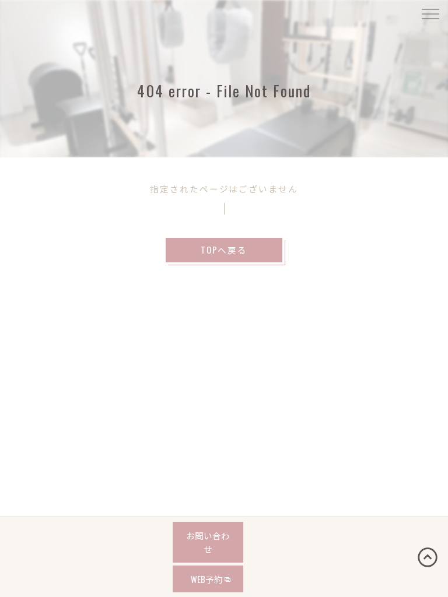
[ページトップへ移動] (427, 557)
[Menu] (429, 13)
